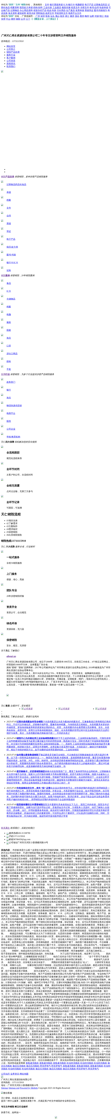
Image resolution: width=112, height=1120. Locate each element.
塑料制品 (40, 13)
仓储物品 (11, 299)
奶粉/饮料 (38, 7)
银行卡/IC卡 (12, 262)
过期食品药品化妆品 (16, 184)
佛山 (57, 16)
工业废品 (56, 7)
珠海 (47, 16)
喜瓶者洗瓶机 (32, 1063)
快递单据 (103, 7)
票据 (9, 223)
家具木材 (31, 13)
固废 (9, 330)
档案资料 (14, 7)
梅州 (87, 16)
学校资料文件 (61, 13)
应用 (5, 374)
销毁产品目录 (13, 52)
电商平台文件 (74, 13)
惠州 (82, 16)
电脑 (9, 314)
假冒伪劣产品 (39, 10)
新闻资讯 (11, 63)
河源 (97, 16)
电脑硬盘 (79, 4)
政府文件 (49, 13)
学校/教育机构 (13, 437)
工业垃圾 (47, 7)
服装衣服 (66, 7)
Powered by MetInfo (29, 1088)
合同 (9, 216)
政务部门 (11, 382)
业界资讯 (14, 1074)
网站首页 (11, 46)
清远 (106, 16)
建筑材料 (21, 13)
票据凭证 (89, 10)
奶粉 (9, 361)
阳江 (101, 16)
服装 (9, 322)
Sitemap (4, 1088)
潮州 (13, 19)
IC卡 (9, 291)
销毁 (7, 176)
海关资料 (12, 13)
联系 (5, 828)
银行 (9, 390)
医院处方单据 (26, 7)
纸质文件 (75, 7)
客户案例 (11, 58)
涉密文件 (84, 7)
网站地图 (24, 1074)
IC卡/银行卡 (69, 4)
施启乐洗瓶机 (19, 1066)
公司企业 (11, 429)
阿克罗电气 (45, 1066)
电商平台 (11, 413)
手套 (9, 369)
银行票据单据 (56, 4)
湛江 (67, 16)
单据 (9, 192)
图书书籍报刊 (100, 10)
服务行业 (11, 55)
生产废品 (70, 10)
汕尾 (92, 16)
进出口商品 (12, 353)
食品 (9, 283)
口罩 (9, 346)
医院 (9, 421)
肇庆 (72, 16)
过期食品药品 (100, 4)
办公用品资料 (26, 10)
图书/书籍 (11, 255)
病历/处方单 (12, 247)
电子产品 (89, 4)
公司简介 (11, 49)
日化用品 (61, 10)
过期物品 (14, 10)
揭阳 (18, 19)
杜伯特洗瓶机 (73, 1063)
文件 (47, 4)
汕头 (52, 16)
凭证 (9, 231)
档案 (9, 200)
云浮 (23, 19)
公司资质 (11, 60)
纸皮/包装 (51, 10)
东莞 (3, 19)
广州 (38, 16)
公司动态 (5, 1074)
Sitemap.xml (14, 1088)
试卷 (9, 270)
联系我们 (11, 66)
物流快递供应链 (14, 405)
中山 (8, 19)
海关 (9, 338)
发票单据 (79, 10)
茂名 (77, 16)
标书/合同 (94, 7)
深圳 (42, 16)
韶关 (62, 16)
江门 (28, 19)
